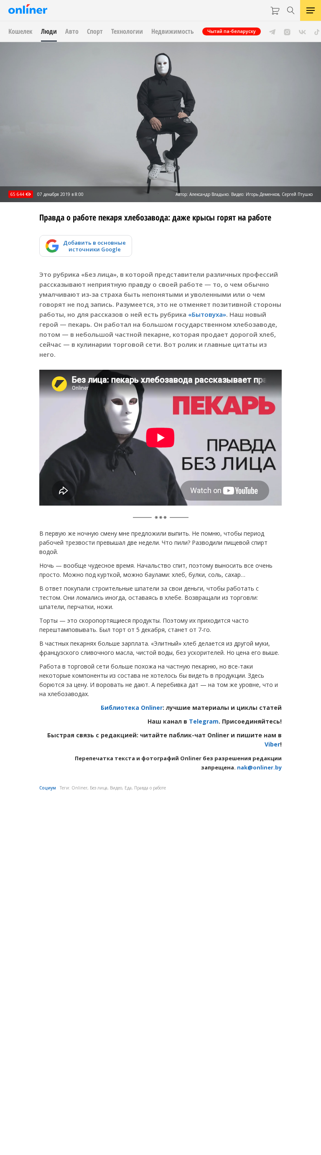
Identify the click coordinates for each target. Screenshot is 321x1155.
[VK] (302, 31)
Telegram (204, 721)
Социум (47, 788)
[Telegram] (272, 31)
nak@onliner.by (259, 767)
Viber (272, 744)
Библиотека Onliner (132, 708)
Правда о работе (150, 788)
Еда (128, 788)
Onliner (79, 788)
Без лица (98, 788)
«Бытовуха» (207, 314)
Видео (116, 788)
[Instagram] (287, 31)
